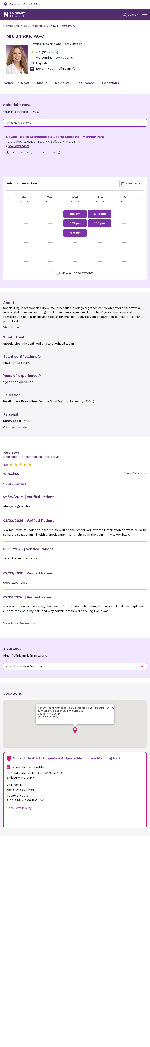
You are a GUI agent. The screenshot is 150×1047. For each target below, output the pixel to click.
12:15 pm (100, 214)
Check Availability (19, 808)
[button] (75, 730)
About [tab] (42, 83)
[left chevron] (8, 199)
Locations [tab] (110, 83)
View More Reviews (17, 623)
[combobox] (75, 123)
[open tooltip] (74, 68)
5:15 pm (74, 214)
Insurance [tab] (85, 83)
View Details (133, 473)
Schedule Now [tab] (16, 83)
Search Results (35, 26)
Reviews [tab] (62, 83)
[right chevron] (141, 199)
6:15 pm (75, 223)
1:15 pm (99, 223)
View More (11, 327)
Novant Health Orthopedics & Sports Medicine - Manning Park (55, 137)
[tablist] (75, 83)
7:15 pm (75, 232)
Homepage (11, 26)
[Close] (113, 707)
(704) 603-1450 (17, 146)
